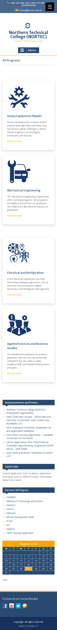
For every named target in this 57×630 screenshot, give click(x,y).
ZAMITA (10, 528)
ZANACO (11, 505)
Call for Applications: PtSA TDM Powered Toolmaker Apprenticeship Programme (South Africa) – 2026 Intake (30, 445)
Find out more (14, 141)
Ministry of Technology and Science (24, 501)
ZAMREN (11, 497)
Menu (32, 50)
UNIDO (10, 509)
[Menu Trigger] (49, 6)
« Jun (4, 579)
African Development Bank (20, 517)
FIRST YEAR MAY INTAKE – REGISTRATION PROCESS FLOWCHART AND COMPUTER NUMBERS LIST (28, 420)
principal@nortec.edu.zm (30, 10)
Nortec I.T (33, 625)
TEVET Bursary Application (19, 532)
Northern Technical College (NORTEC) (28, 34)
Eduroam (11, 513)
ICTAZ (9, 521)
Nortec (22, 625)
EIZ (8, 525)
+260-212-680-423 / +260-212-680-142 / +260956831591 (30, 4)
